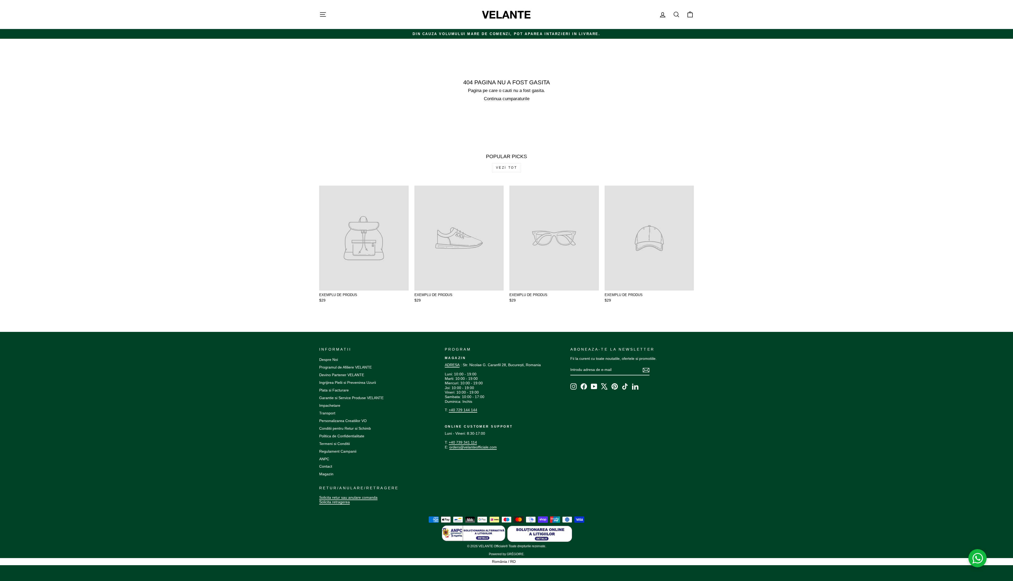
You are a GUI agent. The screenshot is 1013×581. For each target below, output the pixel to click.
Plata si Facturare (334, 390)
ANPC (324, 459)
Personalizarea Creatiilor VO (343, 421)
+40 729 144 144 (463, 410)
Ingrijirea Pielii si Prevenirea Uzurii (347, 382)
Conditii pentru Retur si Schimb (345, 428)
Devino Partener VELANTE (341, 375)
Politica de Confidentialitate (341, 436)
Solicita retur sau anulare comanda (348, 497)
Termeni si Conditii (334, 444)
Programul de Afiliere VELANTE (345, 367)
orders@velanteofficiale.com (473, 447)
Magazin (326, 474)
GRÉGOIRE (515, 554)
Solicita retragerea (334, 502)
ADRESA (452, 365)
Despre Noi (328, 359)
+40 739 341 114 (463, 442)
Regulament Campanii (337, 451)
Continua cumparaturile (506, 98)
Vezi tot (506, 168)
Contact (325, 466)
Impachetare (329, 405)
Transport (327, 413)
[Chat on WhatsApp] (977, 558)
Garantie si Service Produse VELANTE (351, 398)
